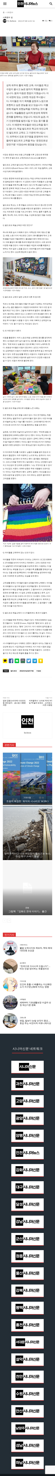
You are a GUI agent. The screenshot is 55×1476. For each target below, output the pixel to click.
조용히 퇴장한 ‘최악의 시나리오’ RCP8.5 (27, 801)
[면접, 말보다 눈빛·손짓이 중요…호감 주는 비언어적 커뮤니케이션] (10, 1020)
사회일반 (23, 999)
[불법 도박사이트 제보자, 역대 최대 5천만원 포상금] (10, 948)
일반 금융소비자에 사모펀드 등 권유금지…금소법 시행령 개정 (14, 703)
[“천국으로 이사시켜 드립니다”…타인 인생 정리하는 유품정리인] (10, 966)
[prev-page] (4, 921)
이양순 (38, 671)
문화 (27, 908)
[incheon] (5, 21)
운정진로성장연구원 (27, 671)
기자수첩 (27, 798)
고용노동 (23, 1017)
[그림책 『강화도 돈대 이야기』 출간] (27, 888)
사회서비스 (24, 945)
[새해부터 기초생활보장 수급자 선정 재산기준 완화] (10, 1002)
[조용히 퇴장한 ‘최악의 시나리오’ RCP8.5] (27, 778)
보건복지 (23, 963)
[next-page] (9, 921)
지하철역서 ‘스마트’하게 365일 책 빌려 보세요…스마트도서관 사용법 (40, 703)
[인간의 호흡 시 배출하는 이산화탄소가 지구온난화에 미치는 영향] (10, 984)
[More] (40, 30)
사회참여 (9, 12)
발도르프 (14, 671)
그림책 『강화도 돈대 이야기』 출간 (27, 911)
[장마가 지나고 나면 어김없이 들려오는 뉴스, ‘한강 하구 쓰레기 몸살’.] (27, 833)
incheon (13, 21)
